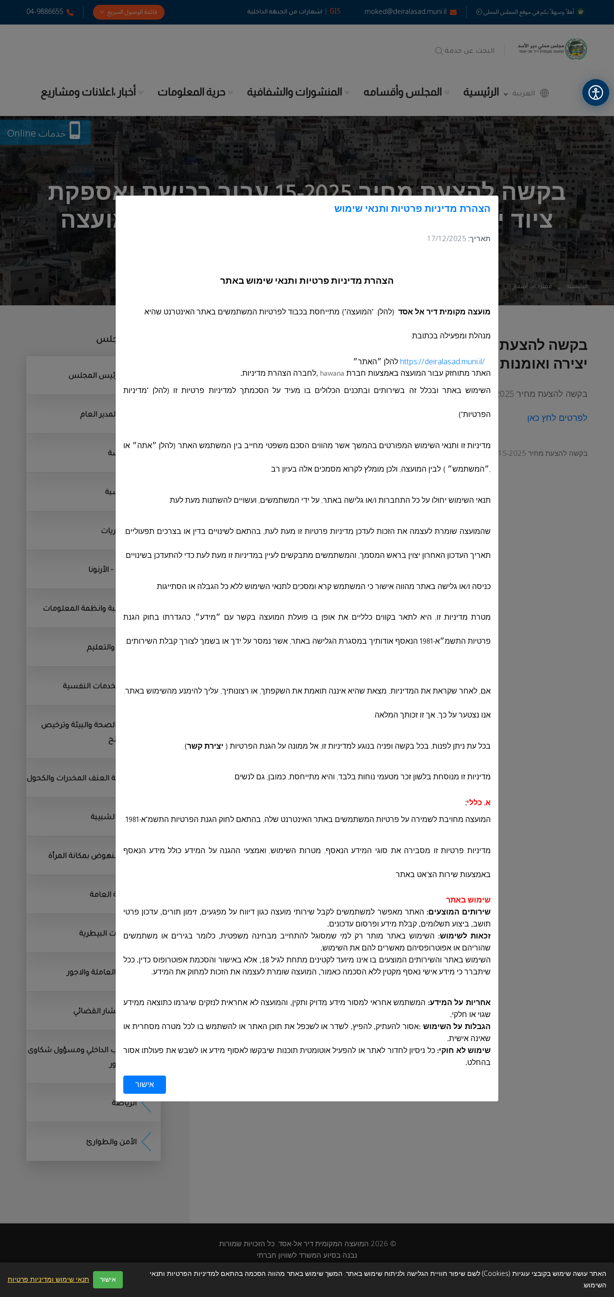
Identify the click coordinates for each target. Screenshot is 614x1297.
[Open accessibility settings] (595, 92)
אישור (144, 1085)
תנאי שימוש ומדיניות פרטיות (48, 1279)
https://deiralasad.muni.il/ (442, 362)
